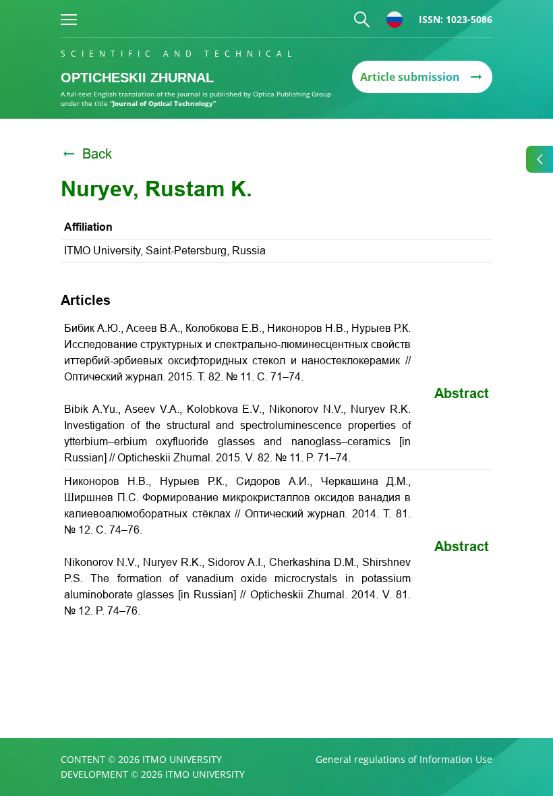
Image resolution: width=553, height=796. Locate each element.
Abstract (461, 393)
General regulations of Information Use (404, 759)
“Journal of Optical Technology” (163, 103)
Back (97, 153)
